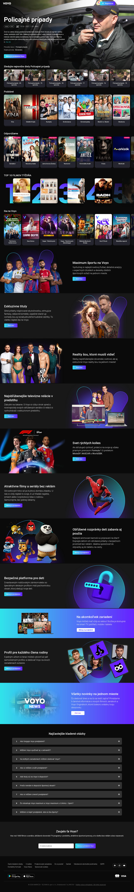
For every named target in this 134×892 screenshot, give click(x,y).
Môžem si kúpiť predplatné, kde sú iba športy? (37, 812)
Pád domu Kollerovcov (12, 242)
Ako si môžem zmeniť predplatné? (32, 794)
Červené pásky (85, 122)
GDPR (102, 864)
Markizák (121, 163)
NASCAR (86, 453)
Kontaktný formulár (14, 867)
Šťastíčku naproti (121, 241)
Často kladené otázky (15, 864)
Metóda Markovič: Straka (85, 242)
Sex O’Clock (103, 241)
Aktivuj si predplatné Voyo (15, 56)
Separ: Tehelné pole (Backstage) (67, 242)
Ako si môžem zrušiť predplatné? (31, 768)
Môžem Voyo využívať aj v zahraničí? (33, 750)
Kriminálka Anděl (85, 163)
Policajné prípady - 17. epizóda (77, 84)
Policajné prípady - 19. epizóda (35, 84)
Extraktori (12, 163)
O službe (29, 864)
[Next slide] (130, 79)
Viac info (8, 42)
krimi (12, 26)
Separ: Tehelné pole (48, 241)
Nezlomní (67, 163)
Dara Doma (30, 241)
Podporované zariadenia (43, 864)
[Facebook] (115, 865)
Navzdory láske (31, 163)
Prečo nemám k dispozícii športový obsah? (35, 786)
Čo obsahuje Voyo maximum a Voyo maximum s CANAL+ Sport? (44, 803)
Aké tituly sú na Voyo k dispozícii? (32, 777)
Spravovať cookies (41, 867)
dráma (6, 26)
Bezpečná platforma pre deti (24, 578)
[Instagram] (119, 865)
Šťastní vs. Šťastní (103, 122)
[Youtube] (124, 865)
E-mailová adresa (46, 846)
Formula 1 (96, 450)
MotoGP (77, 453)
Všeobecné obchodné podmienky (85, 864)
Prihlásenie (125, 3)
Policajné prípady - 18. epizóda (56, 84)
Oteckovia (121, 122)
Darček (68, 864)
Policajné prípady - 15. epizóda (120, 84)
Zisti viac (11, 325)
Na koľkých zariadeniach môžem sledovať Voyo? (38, 759)
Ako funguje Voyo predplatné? (30, 741)
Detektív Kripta (30, 122)
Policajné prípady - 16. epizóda (99, 84)
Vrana (103, 163)
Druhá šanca (67, 122)
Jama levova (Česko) (49, 163)
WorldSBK (97, 453)
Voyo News (28, 867)
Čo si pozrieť (59, 864)
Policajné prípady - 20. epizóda (14, 84)
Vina (12, 122)
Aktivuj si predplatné (13, 505)
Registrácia (109, 3)
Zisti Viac (79, 279)
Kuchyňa (49, 122)
